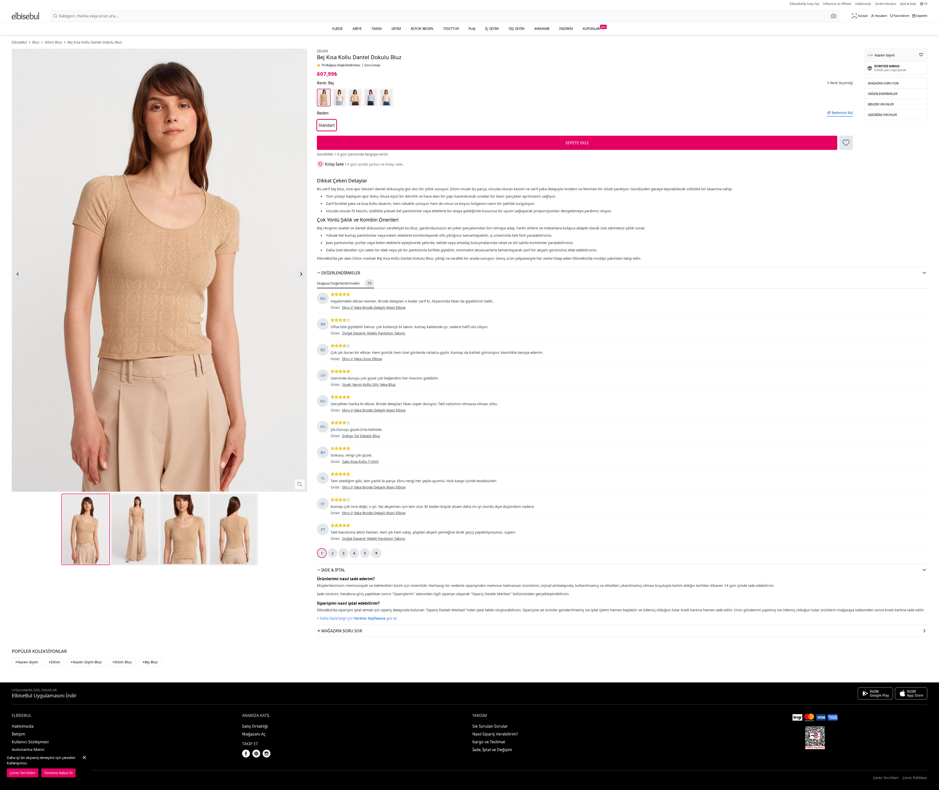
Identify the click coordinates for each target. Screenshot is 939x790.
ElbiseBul (19, 42)
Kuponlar (594, 28)
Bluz (35, 42)
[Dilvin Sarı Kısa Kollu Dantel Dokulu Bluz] (355, 97)
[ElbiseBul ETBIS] (815, 737)
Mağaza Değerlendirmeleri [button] (344, 283)
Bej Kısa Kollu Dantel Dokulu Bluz (94, 42)
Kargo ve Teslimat (488, 742)
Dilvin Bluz (53, 42)
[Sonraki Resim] (301, 274)
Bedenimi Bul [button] (842, 112)
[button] (835, 16)
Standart (327, 125)
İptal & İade (908, 4)
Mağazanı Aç (254, 734)
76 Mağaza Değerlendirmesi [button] (340, 65)
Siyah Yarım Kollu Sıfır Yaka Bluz (369, 384)
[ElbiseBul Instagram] (266, 753)
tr (925, 4)
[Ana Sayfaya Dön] (25, 15)
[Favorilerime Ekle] (846, 143)
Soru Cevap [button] (372, 65)
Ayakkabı (541, 28)
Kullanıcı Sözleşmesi (30, 742)
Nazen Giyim (27, 662)
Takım (376, 28)
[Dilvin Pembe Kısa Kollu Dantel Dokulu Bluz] (386, 97)
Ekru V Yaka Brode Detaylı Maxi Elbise (373, 307)
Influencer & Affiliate (837, 4)
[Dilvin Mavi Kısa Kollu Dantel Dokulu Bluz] (371, 97)
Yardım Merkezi (885, 4)
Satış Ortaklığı (255, 726)
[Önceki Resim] (18, 274)
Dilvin (322, 51)
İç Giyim (492, 28)
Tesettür (451, 28)
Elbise (337, 28)
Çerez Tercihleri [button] (886, 777)
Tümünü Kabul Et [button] (58, 772)
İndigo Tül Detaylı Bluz (361, 435)
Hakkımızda (863, 4)
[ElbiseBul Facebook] (246, 753)
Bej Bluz (151, 662)
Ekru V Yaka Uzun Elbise (362, 358)
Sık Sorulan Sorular (490, 726)
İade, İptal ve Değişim (492, 749)
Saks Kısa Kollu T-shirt (360, 461)
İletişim (18, 734)
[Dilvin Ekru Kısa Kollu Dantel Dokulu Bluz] (339, 97)
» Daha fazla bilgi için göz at (357, 618)
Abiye (357, 28)
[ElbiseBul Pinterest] (256, 753)
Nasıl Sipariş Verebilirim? (495, 734)
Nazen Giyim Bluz (87, 662)
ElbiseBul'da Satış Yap (804, 4)
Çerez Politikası (915, 777)
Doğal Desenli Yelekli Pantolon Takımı (373, 333)
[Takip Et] (921, 55)
